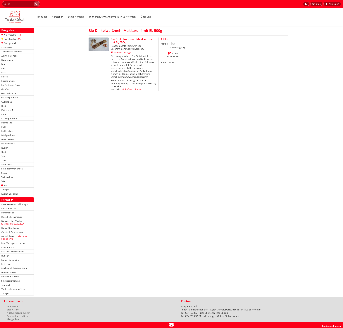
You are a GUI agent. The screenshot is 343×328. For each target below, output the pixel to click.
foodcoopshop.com (332, 325)
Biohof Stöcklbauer (131, 89)
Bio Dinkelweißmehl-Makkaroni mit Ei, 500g (131, 40)
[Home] (17, 17)
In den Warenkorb (173, 55)
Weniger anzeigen (122, 52)
